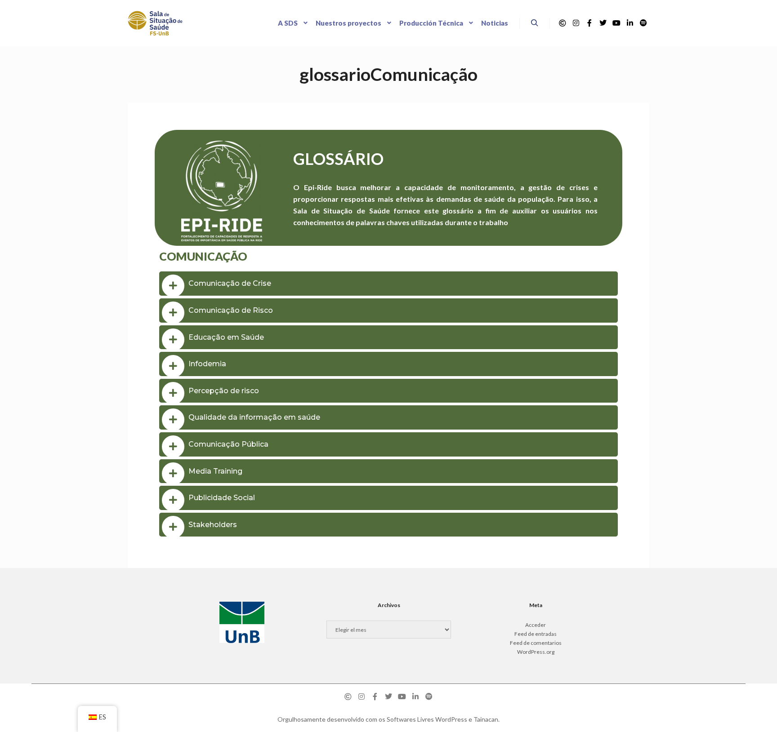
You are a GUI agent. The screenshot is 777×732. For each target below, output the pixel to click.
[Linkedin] (630, 23)
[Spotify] (643, 23)
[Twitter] (603, 23)
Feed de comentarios (536, 642)
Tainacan (485, 719)
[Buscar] (535, 23)
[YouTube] (616, 23)
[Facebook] (589, 23)
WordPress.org (535, 651)
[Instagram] (576, 23)
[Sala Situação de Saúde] (155, 23)
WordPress (451, 719)
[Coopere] (562, 23)
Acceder (535, 624)
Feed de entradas (535, 633)
